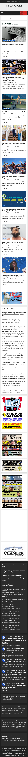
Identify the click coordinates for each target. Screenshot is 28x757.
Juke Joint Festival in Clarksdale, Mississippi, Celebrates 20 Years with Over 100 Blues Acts (14, 67)
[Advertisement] (14, 526)
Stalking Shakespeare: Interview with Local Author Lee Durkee (14, 34)
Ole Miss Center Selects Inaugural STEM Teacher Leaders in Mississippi (13, 650)
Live (25, 13)
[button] (2, 13)
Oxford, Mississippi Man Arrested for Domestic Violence (14, 232)
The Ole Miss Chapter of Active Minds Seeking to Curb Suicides (14, 199)
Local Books (5, 40)
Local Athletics (6, 108)
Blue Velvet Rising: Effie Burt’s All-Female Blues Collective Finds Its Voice (14, 685)
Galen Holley (9, 636)
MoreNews (14, 755)
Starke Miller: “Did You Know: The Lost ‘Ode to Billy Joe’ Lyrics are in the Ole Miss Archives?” (14, 672)
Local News (5, 271)
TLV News (5, 82)
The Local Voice (14, 5)
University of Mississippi (7, 146)
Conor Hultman (6, 47)
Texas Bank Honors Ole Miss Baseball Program (14, 166)
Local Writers (12, 40)
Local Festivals (6, 73)
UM (4, 139)
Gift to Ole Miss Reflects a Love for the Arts (14, 133)
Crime (4, 238)
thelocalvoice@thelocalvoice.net (14, 738)
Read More (6, 56)
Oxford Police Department (8, 245)
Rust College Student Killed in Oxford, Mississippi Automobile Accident (14, 265)
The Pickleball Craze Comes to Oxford (14, 102)
